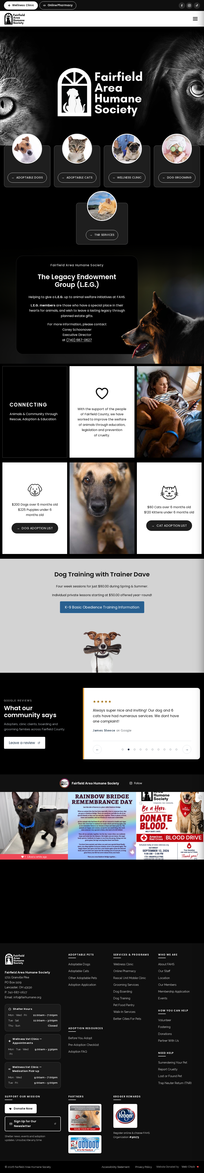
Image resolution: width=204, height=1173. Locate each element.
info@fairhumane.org (27, 997)
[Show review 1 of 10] (123, 749)
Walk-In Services (124, 1011)
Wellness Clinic (23, 5)
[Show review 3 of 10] (134, 749)
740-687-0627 (17, 992)
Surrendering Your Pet (172, 1062)
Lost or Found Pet (170, 1076)
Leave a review (27, 744)
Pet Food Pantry (123, 1005)
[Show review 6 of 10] (152, 749)
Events (162, 998)
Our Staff (164, 971)
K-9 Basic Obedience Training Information (102, 607)
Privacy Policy (143, 1166)
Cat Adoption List (169, 526)
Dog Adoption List (35, 528)
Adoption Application (82, 984)
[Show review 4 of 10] (140, 749)
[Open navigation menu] (195, 18)
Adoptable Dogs (79, 964)
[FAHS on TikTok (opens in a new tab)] (197, 5)
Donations (165, 1034)
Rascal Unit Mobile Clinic (129, 978)
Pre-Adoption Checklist (83, 1044)
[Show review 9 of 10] (170, 749)
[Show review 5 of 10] (146, 749)
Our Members (167, 984)
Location (164, 978)
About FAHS (166, 964)
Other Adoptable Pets (82, 978)
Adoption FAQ (77, 1051)
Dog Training (121, 998)
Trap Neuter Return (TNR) (175, 1083)
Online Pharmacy (60, 5)
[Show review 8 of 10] (164, 749)
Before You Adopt (80, 1038)
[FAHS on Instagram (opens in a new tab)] (189, 5)
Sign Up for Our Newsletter (35, 1123)
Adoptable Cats (78, 971)
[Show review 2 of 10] (128, 749)
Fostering (164, 1027)
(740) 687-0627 (79, 340)
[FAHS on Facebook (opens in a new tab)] (182, 5)
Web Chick (188, 1166)
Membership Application (174, 991)
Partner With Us (168, 1040)
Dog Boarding (122, 991)
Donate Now (23, 1109)
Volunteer (164, 1020)
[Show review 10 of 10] (176, 749)
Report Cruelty (168, 1069)
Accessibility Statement (115, 1166)
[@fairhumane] (65, 783)
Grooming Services (126, 984)
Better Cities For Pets (127, 1018)
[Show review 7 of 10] (158, 749)
